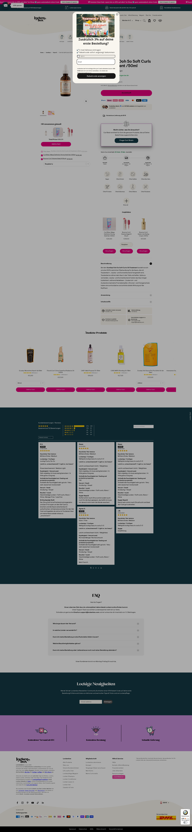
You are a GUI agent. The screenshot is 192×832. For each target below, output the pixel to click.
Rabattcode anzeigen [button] (96, 76)
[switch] (185, 822)
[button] (117, 14)
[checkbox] (96, 56)
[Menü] (189, 810)
